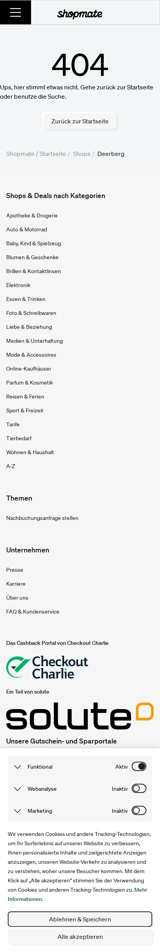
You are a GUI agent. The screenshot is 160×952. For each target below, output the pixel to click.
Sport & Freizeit (24, 410)
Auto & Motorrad (26, 229)
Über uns (17, 597)
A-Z (10, 466)
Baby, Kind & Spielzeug (33, 243)
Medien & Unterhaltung (34, 340)
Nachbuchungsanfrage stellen (42, 517)
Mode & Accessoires (31, 354)
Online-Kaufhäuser (28, 368)
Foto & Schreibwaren (31, 312)
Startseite (53, 153)
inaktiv (120, 788)
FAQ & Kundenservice (32, 611)
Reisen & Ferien (25, 396)
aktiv (121, 766)
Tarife (13, 424)
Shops (81, 153)
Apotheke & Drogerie (32, 215)
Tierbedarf (18, 438)
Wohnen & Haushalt (30, 452)
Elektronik (18, 285)
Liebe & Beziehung (29, 326)
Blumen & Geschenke (32, 257)
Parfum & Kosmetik (29, 382)
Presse (14, 569)
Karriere (16, 583)
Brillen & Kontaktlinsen (33, 271)
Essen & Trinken (25, 299)
